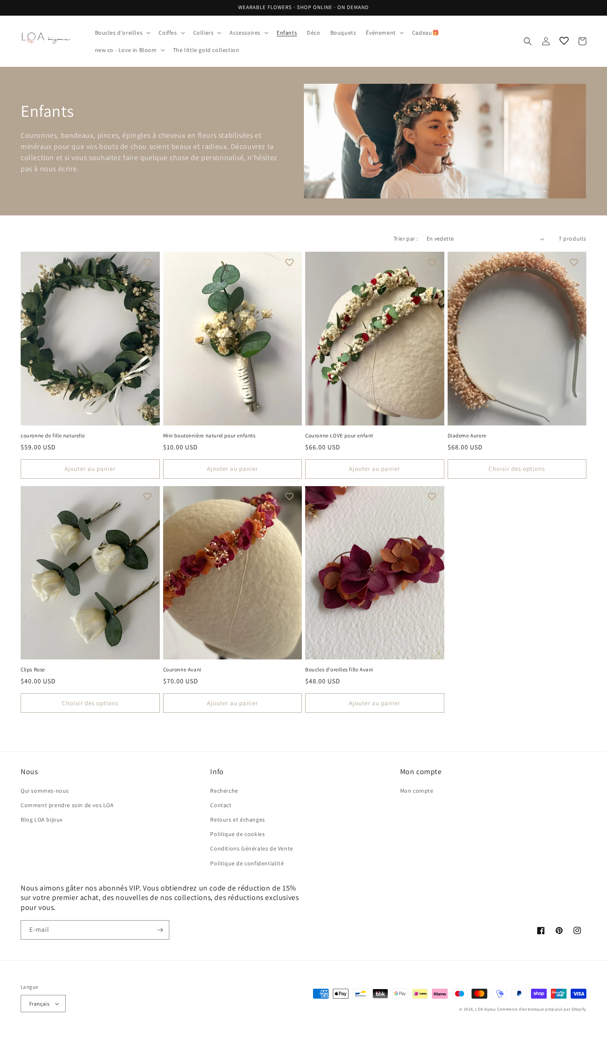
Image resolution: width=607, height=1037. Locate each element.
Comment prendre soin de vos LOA (67, 805)
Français (39, 1003)
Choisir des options (516, 468)
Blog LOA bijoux (42, 819)
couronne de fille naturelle (53, 435)
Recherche (224, 790)
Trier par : (406, 238)
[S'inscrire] (160, 930)
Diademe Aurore (467, 435)
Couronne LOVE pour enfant (339, 435)
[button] (122, 32)
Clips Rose (33, 669)
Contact (220, 805)
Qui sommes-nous (45, 790)
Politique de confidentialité (247, 863)
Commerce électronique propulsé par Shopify (541, 1009)
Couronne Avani (182, 669)
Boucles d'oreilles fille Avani (339, 669)
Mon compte (417, 790)
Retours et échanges (237, 819)
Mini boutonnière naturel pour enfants (209, 435)
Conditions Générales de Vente (251, 848)
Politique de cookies (237, 834)
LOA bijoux (486, 1009)
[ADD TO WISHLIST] (147, 262)
